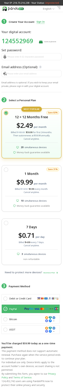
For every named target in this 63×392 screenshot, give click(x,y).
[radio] (31, 133)
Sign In (40, 21)
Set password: (12, 50)
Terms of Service (22, 377)
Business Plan (49, 273)
